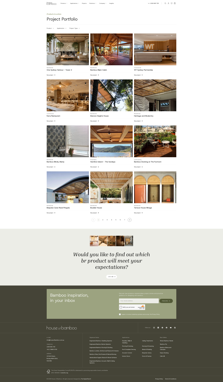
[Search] (165, 3)
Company (102, 3)
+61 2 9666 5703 (52, 349)
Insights (111, 3)
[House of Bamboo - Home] (51, 3)
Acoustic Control (127, 353)
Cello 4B (162, 356)
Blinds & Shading (147, 349)
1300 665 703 (154, 3)
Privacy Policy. (156, 314)
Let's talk (110, 276)
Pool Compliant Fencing (129, 349)
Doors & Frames (146, 356)
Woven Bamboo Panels (166, 341)
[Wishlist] (171, 3)
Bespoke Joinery (146, 353)
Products (63, 3)
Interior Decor (126, 356)
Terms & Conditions (170, 379)
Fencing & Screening (148, 346)
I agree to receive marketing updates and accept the (140, 314)
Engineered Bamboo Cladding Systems (101, 341)
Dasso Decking (164, 353)
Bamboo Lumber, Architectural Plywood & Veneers (104, 351)
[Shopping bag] (174, 3)
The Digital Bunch (86, 379)
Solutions (92, 3)
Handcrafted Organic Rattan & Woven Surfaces (103, 357)
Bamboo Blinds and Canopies (165, 348)
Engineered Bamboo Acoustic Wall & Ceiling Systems (102, 362)
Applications (73, 3)
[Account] (168, 3)
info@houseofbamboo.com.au (55, 340)
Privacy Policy (159, 379)
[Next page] (129, 220)
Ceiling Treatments (147, 341)
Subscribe (165, 301)
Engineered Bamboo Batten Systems (100, 344)
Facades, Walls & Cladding (127, 341)
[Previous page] (93, 220)
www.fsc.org (64, 373)
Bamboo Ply (163, 344)
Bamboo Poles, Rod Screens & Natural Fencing (103, 354)
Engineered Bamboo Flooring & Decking (101, 347)
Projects (84, 3)
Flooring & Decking (127, 346)
